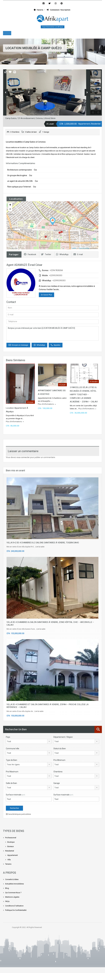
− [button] (10, 209)
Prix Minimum (59, 760)
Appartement (12, 855)
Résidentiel (9, 851)
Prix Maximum (12, 772)
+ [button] (10, 204)
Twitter (48, 254)
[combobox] (29, 741)
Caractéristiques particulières (19, 814)
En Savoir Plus (46, 295)
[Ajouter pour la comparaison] (6, 72)
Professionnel (10, 838)
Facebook (32, 254)
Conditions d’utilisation (14, 906)
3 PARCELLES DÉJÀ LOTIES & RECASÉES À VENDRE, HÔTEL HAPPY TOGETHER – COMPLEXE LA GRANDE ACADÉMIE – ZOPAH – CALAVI (84, 394)
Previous (5, 92)
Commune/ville (12, 748)
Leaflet (74, 248)
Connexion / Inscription (60, 10)
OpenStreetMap (84, 248)
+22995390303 (55, 275)
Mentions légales (12, 897)
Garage (56, 783)
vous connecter (23, 457)
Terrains (8, 864)
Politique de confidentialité (15, 910)
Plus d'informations (14, 421)
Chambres (57, 772)
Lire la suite (39, 547)
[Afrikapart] (52, 19)
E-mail (80, 254)
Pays (8, 737)
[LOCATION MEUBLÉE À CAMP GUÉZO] (53, 221)
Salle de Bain (11, 783)
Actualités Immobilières (14, 884)
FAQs (7, 901)
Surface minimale (15, 795)
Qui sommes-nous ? (13, 893)
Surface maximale (63, 795)
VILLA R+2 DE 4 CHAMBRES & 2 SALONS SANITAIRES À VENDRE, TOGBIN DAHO (43, 542)
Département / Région (63, 737)
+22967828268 (56, 270)
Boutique (10, 842)
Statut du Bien (59, 748)
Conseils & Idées (11, 879)
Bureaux (10, 846)
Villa (9, 860)
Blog (7, 888)
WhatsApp (63, 254)
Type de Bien (11, 760)
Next (87, 92)
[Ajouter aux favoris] (10, 73)
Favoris (40, 10)
